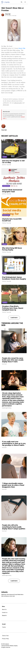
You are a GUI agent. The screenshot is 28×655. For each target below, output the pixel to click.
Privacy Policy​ (5, 638)
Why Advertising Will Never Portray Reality (12, 249)
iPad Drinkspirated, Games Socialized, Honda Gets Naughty (14, 278)
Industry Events (6, 185)
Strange (4, 156)
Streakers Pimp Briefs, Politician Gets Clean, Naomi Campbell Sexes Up (12, 308)
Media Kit (4, 615)
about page (6, 104)
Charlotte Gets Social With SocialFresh (12, 220)
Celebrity (4, 302)
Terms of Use (5, 635)
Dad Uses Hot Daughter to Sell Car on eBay (13, 161)
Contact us (4, 612)
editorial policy (18, 103)
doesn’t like (21, 48)
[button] (25, 2)
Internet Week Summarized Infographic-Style (12, 191)
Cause (4, 273)
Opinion (4, 244)
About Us (4, 609)
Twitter (4, 627)
